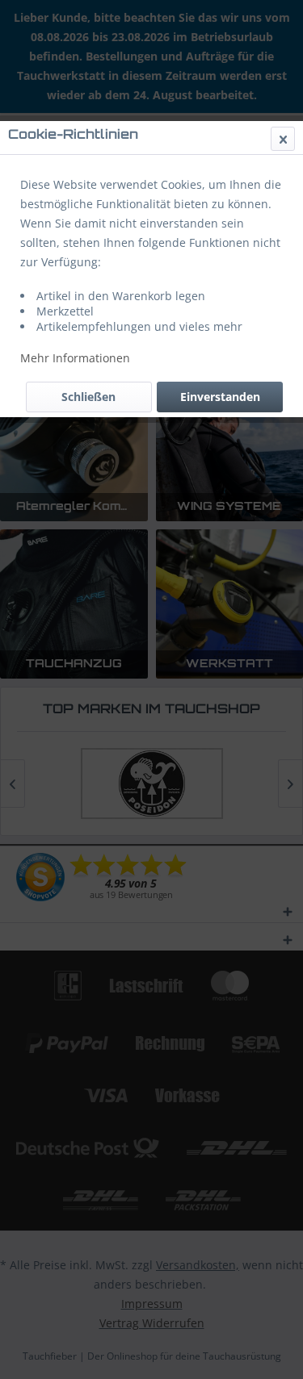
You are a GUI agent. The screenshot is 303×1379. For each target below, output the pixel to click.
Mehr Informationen (75, 358)
